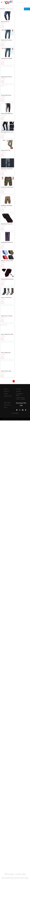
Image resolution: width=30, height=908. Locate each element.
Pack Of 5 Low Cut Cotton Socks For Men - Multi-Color (7, 316)
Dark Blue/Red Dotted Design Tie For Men (7, 279)
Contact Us (6, 391)
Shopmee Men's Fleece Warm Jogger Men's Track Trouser (6, 95)
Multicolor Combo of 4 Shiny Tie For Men (7, 260)
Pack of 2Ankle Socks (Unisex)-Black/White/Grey (7, 352)
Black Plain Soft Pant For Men (6, 77)
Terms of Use (7, 405)
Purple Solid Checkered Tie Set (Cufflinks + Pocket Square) (7, 242)
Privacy (5, 407)
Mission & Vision (8, 396)
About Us (6, 389)
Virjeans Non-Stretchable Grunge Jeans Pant (6, 58)
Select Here (9, 9)
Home (1, 6)
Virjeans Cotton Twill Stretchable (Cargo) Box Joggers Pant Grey (6, 150)
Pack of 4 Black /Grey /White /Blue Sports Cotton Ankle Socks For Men (7, 334)
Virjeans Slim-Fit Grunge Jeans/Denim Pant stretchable (6, 40)
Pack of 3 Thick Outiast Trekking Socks (6, 297)
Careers (6, 393)
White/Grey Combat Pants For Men (7, 169)
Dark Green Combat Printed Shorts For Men (7, 187)
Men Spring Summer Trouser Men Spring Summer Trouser (7, 132)
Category (6, 6)
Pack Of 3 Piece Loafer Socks (6, 371)
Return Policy (7, 402)
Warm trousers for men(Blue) (5, 21)
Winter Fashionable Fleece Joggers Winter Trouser (7, 113)
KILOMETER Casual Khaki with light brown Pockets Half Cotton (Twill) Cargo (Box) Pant (7, 205)
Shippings (18, 391)
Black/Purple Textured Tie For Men (7, 224)
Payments (18, 389)
